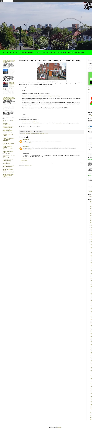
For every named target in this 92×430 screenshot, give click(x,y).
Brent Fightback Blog (7, 124)
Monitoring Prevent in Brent (8, 159)
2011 (91, 415)
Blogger (59, 427)
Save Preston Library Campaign (8, 164)
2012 (91, 413)
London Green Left (6, 153)
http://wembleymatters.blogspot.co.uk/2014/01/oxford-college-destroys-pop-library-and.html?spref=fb (42, 96)
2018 (91, 215)
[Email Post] (34, 131)
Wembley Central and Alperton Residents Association (8, 172)
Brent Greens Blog (6, 129)
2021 (91, 210)
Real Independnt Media (7, 162)
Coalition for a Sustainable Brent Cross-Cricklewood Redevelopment (8, 139)
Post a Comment (24, 160)
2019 (91, 213)
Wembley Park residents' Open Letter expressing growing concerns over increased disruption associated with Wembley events (9, 86)
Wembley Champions (6, 177)
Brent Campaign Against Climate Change (8, 121)
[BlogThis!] (38, 131)
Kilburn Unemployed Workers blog (8, 149)
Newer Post (22, 163)
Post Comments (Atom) (28, 165)
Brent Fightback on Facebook (8, 126)
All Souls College (25, 133)
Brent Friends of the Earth (7, 127)
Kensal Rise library (40, 133)
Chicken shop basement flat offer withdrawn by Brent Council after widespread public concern (9, 98)
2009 (91, 419)
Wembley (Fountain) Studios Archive (8, 170)
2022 (91, 208)
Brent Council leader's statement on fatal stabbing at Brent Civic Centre (8, 107)
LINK (89, 89)
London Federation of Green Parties (8, 152)
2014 (91, 222)
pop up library (45, 133)
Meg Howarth (25, 139)
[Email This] (36, 131)
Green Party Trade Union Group (8, 143)
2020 (91, 211)
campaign (32, 133)
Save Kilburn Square (6, 163)
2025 (91, 203)
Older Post (82, 163)
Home (52, 163)
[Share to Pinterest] (42, 131)
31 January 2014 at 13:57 (27, 149)
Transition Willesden (6, 167)
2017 (91, 217)
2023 (91, 206)
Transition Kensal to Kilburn (8, 166)
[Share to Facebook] (40, 131)
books (29, 133)
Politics (89, 128)
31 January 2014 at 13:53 (27, 142)
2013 (91, 412)
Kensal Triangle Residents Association (7, 147)
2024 (91, 204)
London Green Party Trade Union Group (9, 156)
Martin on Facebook (6, 157)
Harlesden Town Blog (7, 144)
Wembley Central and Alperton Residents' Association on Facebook (8, 175)
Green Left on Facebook (7, 141)
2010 (91, 417)
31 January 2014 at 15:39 (27, 158)
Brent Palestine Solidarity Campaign (7, 132)
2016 (91, 218)
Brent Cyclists (5, 123)
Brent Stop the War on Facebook (8, 136)
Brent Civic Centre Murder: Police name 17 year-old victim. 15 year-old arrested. (9, 61)
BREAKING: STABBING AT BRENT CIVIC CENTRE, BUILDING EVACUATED (12, 72)
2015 (91, 220)
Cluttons (35, 133)
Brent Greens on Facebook (7, 130)
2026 (91, 201)
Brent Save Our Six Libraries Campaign (8, 135)
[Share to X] (39, 131)
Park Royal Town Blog (7, 160)
